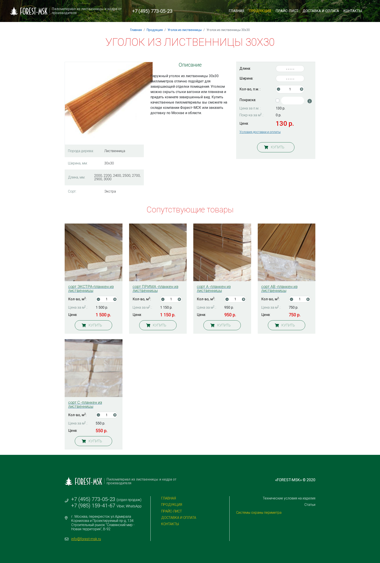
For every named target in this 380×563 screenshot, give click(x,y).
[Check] (292, 100)
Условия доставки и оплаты (260, 132)
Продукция (260, 11)
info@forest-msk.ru (86, 539)
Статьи (309, 505)
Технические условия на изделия (289, 498)
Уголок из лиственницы (185, 30)
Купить (277, 147)
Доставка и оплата (321, 11)
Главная (236, 11)
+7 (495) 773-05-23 (152, 11)
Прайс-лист (287, 11)
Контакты (352, 11)
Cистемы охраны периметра (258, 512)
